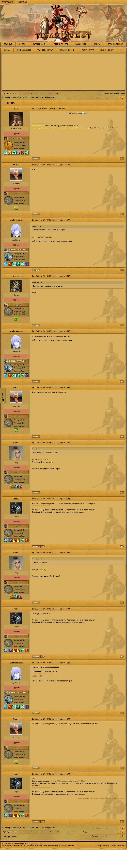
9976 (68, 165)
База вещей (81, 44)
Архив (25, 97)
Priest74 (16, 499)
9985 (68, 663)
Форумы (7, 50)
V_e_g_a (16, 276)
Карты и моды (39, 44)
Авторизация (7, 2)
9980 (68, 387)
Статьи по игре (61, 44)
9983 (68, 553)
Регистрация (22, 2)
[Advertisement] (63, 72)
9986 (68, 719)
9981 (68, 443)
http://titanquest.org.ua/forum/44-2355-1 (69, 781)
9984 (68, 609)
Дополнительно (115, 44)
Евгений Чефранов (118, 846)
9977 (68, 220)
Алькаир (16, 165)
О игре (22, 44)
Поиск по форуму (107, 50)
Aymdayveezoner (16, 220)
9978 (68, 276)
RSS (122, 50)
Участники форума (45, 50)
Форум (97, 44)
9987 (68, 774)
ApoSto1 (16, 443)
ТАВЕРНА (32, 97)
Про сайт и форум (14, 97)
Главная (8, 44)
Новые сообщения (24, 50)
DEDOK (16, 109)
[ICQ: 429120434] (42, 546)
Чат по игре (2, 394)
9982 (68, 499)
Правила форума (87, 50)
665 (50, 93)
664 (43, 93)
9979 (68, 331)
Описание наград (66, 50)
